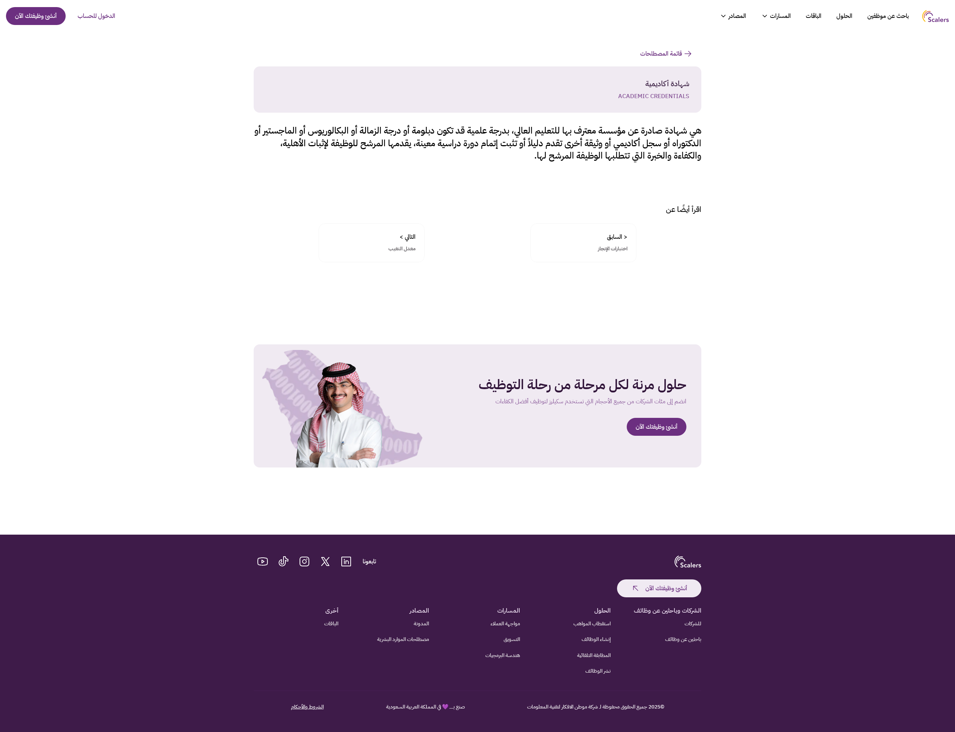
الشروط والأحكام (307, 707)
